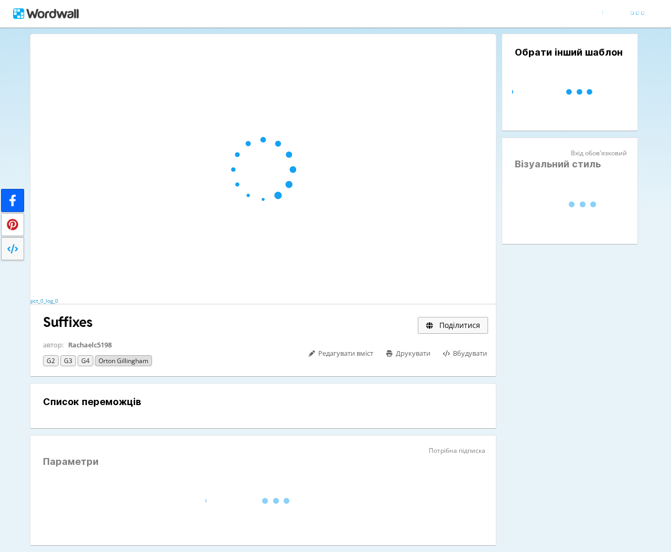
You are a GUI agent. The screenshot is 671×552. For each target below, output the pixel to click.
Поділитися (458, 325)
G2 (51, 360)
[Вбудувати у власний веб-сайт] (12, 248)
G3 (68, 360)
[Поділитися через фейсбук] (12, 200)
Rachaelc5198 (90, 344)
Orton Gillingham (123, 360)
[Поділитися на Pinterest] (12, 224)
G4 (85, 360)
